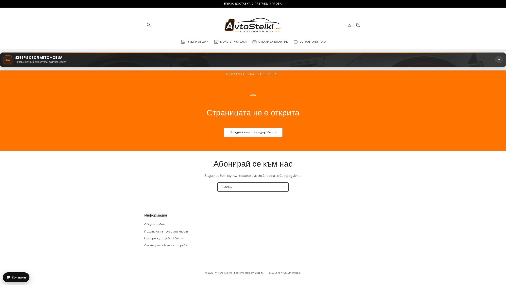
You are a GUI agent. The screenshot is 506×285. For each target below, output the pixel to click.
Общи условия (154, 224)
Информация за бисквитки (164, 238)
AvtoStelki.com (223, 272)
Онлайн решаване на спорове (166, 245)
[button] (148, 25)
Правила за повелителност (284, 272)
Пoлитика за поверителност (166, 231)
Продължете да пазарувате (253, 132)
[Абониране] (284, 187)
